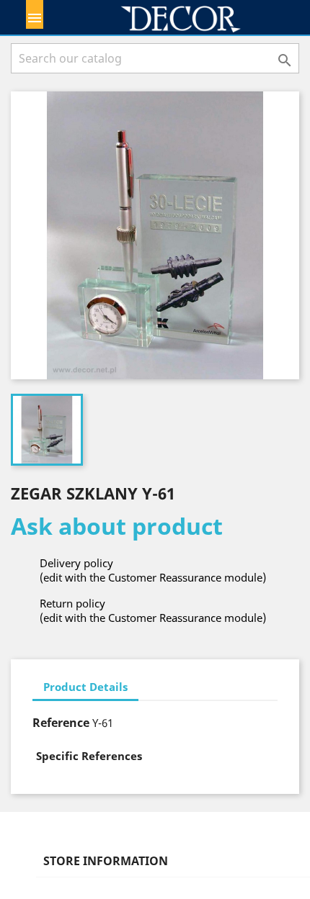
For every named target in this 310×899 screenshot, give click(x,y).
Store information (105, 861)
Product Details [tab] (85, 686)
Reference (60, 722)
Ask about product (117, 525)
